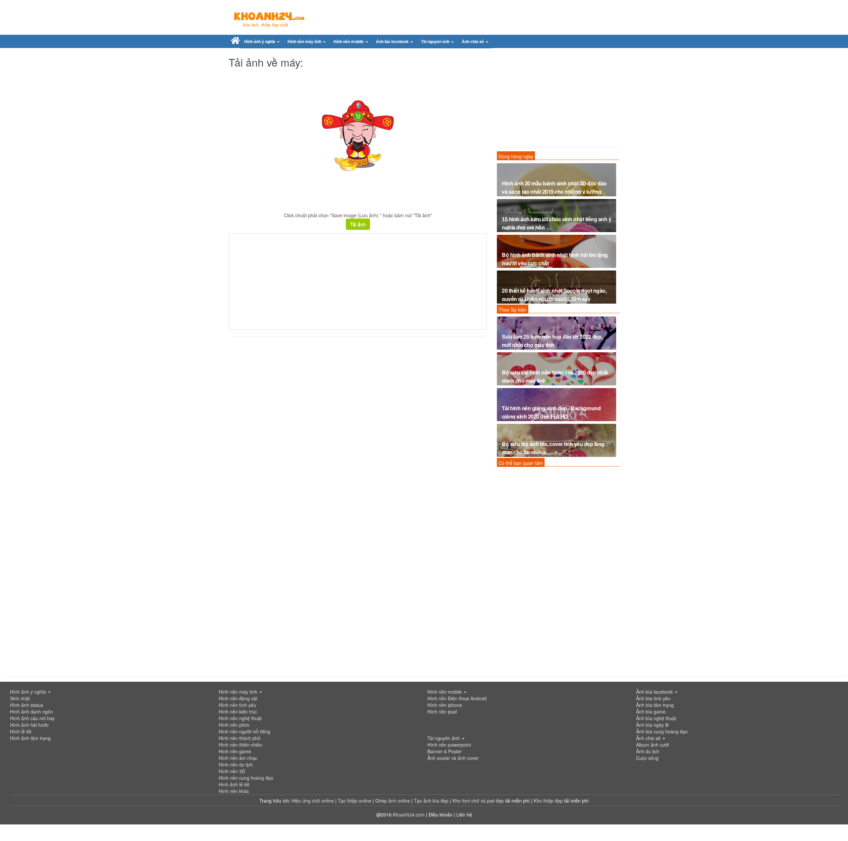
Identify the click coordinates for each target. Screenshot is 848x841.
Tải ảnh (358, 224)
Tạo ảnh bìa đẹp (432, 800)
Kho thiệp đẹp (549, 800)
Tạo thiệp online (354, 800)
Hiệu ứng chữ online (313, 800)
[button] (262, 41)
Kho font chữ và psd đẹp (478, 800)
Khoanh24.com (409, 814)
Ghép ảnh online (393, 800)
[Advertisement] (358, 281)
